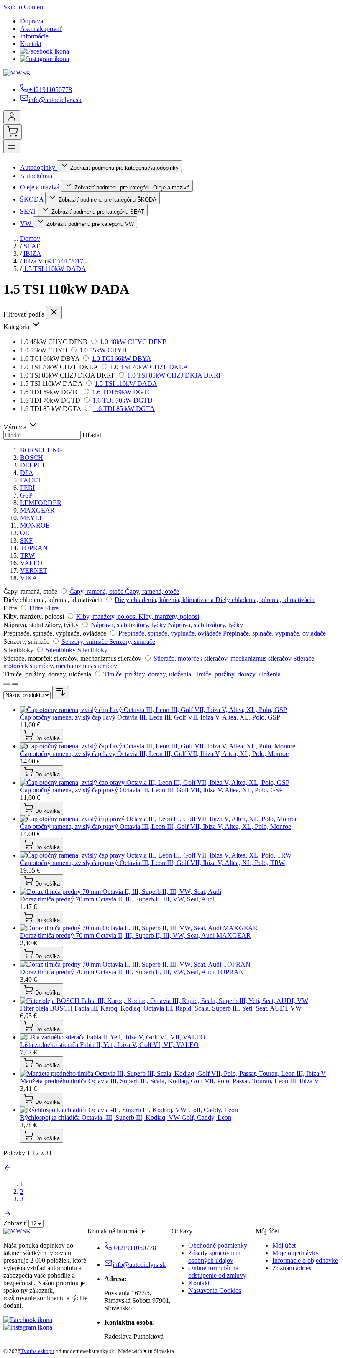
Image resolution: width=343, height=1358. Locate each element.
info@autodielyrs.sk (55, 99)
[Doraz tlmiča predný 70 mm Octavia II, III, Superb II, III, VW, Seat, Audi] (120, 891)
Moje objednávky (295, 1252)
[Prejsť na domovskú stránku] (17, 73)
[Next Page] (7, 1215)
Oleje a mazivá (40, 187)
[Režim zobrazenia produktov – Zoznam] (15, 684)
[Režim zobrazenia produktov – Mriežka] (6, 684)
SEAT (29, 211)
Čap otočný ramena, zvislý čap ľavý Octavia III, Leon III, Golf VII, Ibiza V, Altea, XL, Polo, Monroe (154, 753)
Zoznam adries (291, 1267)
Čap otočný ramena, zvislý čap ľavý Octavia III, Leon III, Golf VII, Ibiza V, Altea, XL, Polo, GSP (150, 717)
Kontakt (30, 43)
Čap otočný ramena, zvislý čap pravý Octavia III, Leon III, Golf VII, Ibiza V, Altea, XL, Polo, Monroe (155, 826)
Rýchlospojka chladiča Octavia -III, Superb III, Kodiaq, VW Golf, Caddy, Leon (125, 1117)
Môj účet (284, 1245)
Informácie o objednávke (305, 1260)
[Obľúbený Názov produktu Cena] (27, 694)
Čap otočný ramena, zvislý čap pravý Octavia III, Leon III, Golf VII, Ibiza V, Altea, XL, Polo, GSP (151, 790)
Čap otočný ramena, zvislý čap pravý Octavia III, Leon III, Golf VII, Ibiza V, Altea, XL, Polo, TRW (152, 862)
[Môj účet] (11, 117)
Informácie (34, 36)
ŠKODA (32, 199)
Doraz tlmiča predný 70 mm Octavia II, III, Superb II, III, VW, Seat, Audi (117, 899)
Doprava (31, 21)
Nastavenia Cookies (214, 1290)
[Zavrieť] (54, 312)
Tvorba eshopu (37, 1351)
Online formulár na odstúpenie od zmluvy (217, 1271)
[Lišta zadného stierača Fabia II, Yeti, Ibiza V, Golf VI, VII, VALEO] (112, 1037)
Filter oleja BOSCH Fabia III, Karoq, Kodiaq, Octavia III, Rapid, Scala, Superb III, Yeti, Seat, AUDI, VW (161, 1008)
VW (26, 223)
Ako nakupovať (41, 28)
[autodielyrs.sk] (17, 1231)
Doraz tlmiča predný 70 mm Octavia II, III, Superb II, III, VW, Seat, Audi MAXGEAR (135, 935)
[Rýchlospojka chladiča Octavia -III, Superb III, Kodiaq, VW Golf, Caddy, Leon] (129, 1109)
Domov (30, 238)
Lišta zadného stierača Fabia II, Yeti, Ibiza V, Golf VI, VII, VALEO (109, 1044)
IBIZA (32, 253)
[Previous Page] (7, 1169)
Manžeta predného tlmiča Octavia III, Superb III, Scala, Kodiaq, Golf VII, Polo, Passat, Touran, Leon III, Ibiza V (169, 1081)
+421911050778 (50, 89)
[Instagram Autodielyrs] (44, 58)
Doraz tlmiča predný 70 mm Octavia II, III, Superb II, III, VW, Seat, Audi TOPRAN (132, 971)
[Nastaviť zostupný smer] (60, 692)
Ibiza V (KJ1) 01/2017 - (55, 261)
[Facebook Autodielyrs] (44, 51)
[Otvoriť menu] (11, 146)
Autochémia (36, 175)
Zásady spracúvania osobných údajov (214, 1256)
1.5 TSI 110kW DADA (54, 268)
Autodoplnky (38, 167)
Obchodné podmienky (217, 1245)
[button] (171, 325)
